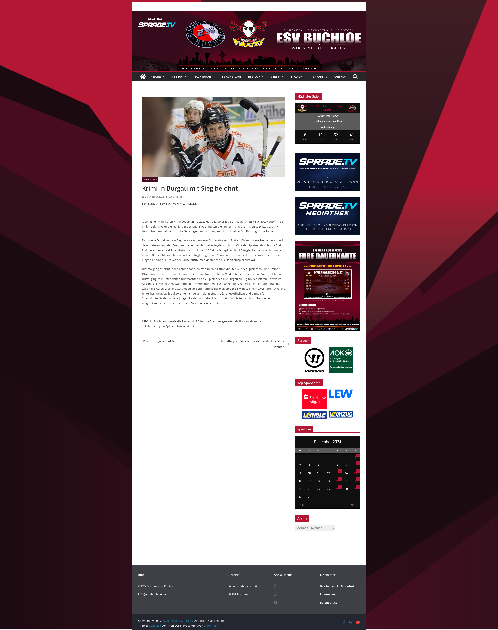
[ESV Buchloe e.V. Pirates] (249, 14)
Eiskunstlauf (231, 76)
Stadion (297, 76)
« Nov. (301, 504)
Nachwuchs (202, 76)
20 (337, 480)
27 (337, 488)
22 (355, 480)
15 (355, 473)
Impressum (327, 594)
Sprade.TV (320, 76)
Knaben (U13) (150, 179)
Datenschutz (328, 602)
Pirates (156, 76)
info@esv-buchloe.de (152, 594)
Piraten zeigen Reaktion (160, 341)
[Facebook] (275, 586)
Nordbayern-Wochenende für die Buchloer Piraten (253, 344)
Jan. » (353, 504)
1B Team (177, 76)
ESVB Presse (175, 196)
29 (355, 488)
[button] (163, 76)
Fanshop (340, 76)
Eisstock (254, 76)
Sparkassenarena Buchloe (327, 121)
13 (337, 473)
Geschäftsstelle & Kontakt (337, 586)
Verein (275, 76)
